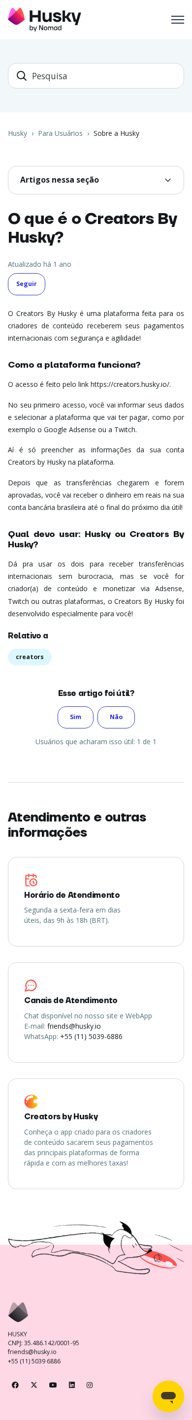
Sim (75, 717)
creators (30, 657)
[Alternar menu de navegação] (177, 19)
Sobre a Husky (116, 133)
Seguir (26, 284)
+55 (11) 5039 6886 (34, 1361)
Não (116, 717)
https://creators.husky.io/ (130, 384)
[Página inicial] (44, 20)
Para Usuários (60, 133)
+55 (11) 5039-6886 (91, 1036)
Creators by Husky (60, 1117)
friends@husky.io (74, 1026)
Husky (17, 133)
